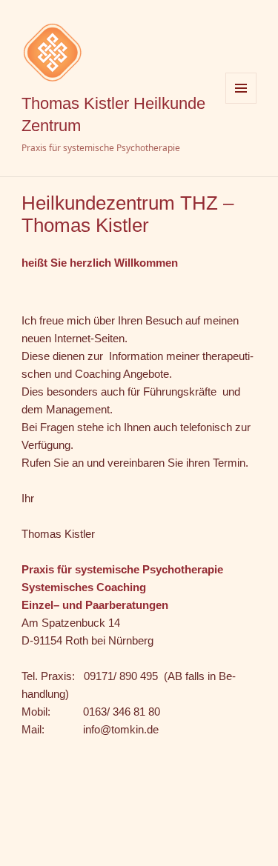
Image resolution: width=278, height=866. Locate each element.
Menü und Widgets (241, 103)
